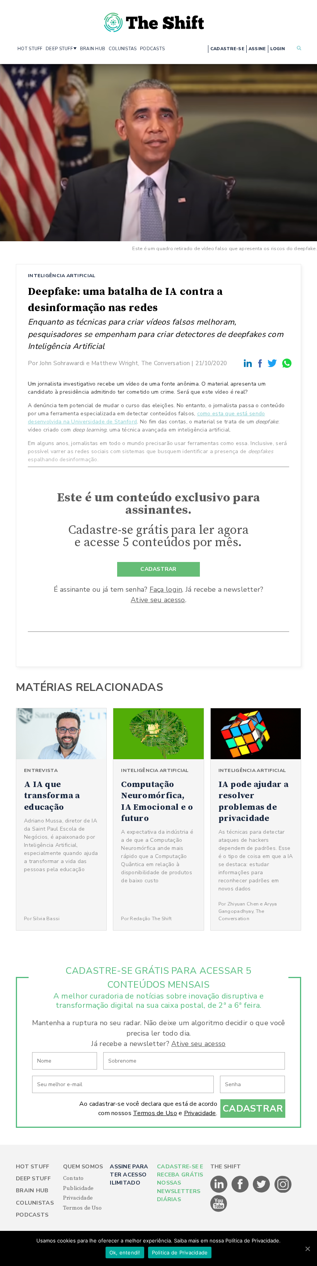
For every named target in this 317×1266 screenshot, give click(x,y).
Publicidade (78, 1188)
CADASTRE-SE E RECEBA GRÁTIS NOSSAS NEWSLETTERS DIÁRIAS (180, 1183)
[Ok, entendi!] (307, 1248)
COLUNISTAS (123, 49)
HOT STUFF (30, 49)
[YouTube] (218, 1210)
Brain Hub (32, 1190)
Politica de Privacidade (180, 1252)
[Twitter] (273, 363)
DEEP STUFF (59, 49)
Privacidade (200, 1113)
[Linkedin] (249, 363)
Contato (73, 1178)
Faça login (166, 589)
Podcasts (32, 1215)
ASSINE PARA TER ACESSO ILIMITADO (129, 1175)
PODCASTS (152, 49)
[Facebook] (261, 363)
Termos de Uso (155, 1113)
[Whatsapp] (287, 363)
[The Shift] (154, 19)
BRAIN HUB (93, 49)
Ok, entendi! (124, 1252)
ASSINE (257, 49)
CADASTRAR (158, 569)
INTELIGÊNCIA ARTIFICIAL (61, 275)
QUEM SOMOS (83, 1166)
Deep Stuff (33, 1178)
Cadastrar (253, 1108)
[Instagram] (282, 1191)
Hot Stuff (32, 1166)
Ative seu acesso (158, 599)
